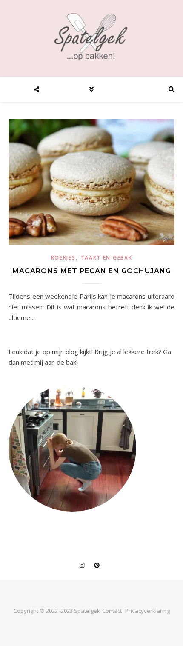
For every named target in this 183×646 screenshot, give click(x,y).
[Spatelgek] (91, 37)
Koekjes (63, 257)
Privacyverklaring (147, 611)
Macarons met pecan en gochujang (91, 271)
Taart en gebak (106, 257)
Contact (112, 611)
